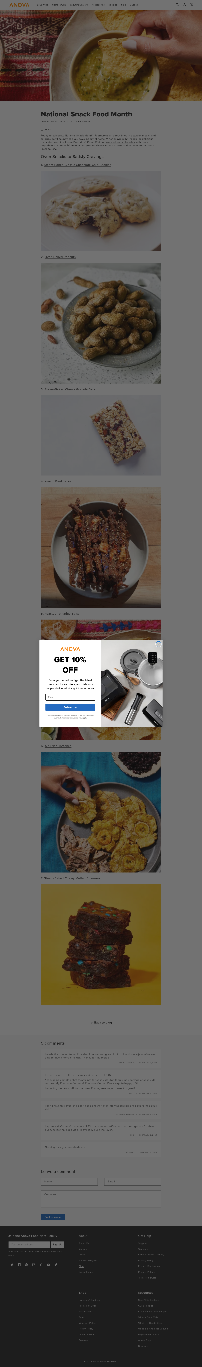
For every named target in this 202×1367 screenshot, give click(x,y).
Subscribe (70, 707)
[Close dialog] (158, 644)
